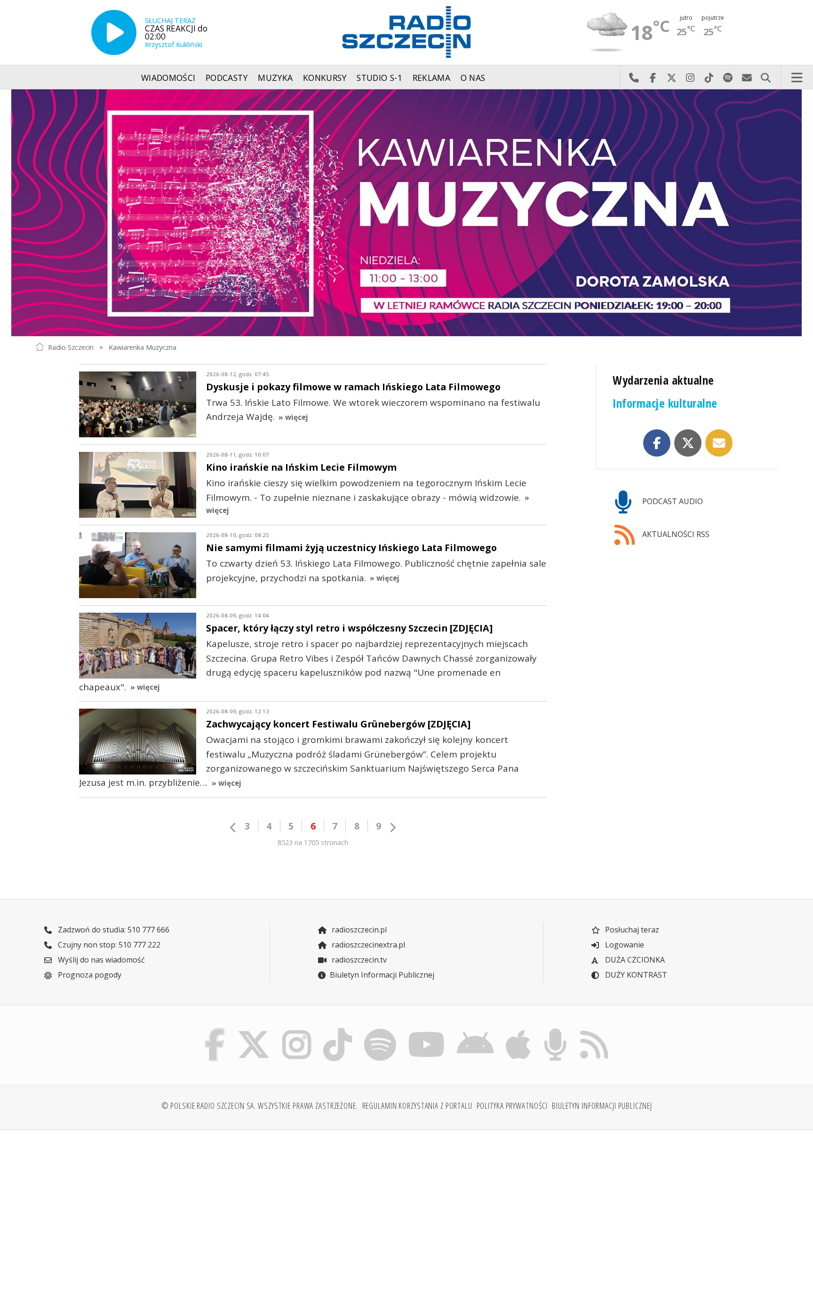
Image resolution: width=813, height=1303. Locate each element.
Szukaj (765, 77)
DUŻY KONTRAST (635, 975)
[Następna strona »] (392, 827)
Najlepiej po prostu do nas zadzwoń (633, 77)
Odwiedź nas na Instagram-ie (690, 77)
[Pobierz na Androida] (475, 1031)
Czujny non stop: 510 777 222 (108, 945)
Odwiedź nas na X (671, 77)
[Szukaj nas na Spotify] (380, 1031)
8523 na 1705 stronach (313, 842)
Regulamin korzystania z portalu (417, 1105)
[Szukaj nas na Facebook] (215, 1031)
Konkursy (325, 77)
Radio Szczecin (71, 346)
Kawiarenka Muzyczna (142, 346)
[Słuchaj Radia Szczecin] (114, 32)
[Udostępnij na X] (687, 443)
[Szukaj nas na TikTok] (337, 1031)
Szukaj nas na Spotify (727, 77)
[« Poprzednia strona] (233, 827)
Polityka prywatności (512, 1105)
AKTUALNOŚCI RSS (674, 534)
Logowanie (623, 945)
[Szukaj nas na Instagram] (296, 1031)
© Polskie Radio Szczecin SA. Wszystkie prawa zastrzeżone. (259, 1105)
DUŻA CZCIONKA (634, 960)
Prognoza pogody (88, 975)
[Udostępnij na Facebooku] (656, 443)
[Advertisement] (125, 1211)
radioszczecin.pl (358, 929)
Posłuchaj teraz (631, 929)
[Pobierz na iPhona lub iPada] (518, 1031)
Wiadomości (168, 77)
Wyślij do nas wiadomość (746, 77)
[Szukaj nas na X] (253, 1031)
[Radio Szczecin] (406, 32)
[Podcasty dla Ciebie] (555, 1031)
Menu (797, 77)
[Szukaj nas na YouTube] (426, 1031)
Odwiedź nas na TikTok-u (709, 77)
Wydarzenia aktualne (663, 380)
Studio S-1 (379, 77)
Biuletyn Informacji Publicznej (382, 975)
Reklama (431, 77)
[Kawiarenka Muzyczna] (406, 212)
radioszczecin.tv (358, 960)
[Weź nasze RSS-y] (594, 1031)
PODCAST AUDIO (671, 501)
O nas (473, 77)
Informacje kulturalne (665, 403)
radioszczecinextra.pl (367, 945)
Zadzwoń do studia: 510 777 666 (112, 929)
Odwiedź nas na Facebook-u (652, 77)
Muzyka (275, 77)
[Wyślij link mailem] (719, 443)
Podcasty (227, 77)
